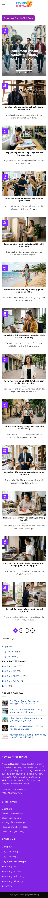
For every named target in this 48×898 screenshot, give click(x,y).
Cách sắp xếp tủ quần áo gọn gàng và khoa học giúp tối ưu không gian (24, 564)
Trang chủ (8, 18)
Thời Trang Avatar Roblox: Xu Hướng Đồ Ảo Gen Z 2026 (24, 702)
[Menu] (3, 4)
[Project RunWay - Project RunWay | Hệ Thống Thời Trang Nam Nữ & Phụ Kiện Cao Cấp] (24, 4)
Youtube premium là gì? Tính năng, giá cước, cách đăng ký (28, 736)
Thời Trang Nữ (9, 671)
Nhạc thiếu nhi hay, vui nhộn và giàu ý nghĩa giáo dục (26, 719)
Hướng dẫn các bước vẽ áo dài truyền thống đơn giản (24, 519)
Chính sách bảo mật (12, 818)
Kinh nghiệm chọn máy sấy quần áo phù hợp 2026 (24, 610)
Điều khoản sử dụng (12, 813)
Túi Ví (4, 686)
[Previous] (6, 50)
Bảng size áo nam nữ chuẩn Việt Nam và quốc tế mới (24, 199)
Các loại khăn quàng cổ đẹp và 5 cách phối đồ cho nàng (24, 427)
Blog (4, 646)
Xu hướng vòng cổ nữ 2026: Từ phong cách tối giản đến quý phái (24, 382)
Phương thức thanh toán (15, 827)
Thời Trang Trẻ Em (11, 681)
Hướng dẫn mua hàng (13, 822)
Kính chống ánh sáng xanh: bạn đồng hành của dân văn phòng (24, 336)
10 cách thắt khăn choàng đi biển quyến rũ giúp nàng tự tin (24, 291)
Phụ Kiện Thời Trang (13, 661)
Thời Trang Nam (10, 666)
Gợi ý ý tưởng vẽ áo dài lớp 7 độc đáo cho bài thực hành (24, 154)
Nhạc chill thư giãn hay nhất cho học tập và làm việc (26, 727)
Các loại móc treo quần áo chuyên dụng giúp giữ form (24, 108)
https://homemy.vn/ (12, 793)
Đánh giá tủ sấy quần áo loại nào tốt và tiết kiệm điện (24, 245)
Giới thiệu (7, 809)
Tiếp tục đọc (24, 72)
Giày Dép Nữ (8, 656)
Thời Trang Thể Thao (12, 676)
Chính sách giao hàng (13, 831)
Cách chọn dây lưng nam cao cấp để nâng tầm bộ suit (24, 473)
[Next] (42, 50)
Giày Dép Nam (9, 651)
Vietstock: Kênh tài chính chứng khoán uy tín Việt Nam (26, 710)
